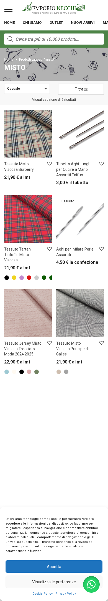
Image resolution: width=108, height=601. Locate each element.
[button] (91, 584)
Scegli (6, 178)
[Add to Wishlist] (49, 163)
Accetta (54, 566)
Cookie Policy (42, 593)
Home (9, 22)
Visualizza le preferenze (54, 581)
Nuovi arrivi (83, 22)
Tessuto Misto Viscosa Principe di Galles (72, 348)
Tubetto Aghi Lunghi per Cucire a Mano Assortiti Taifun (73, 169)
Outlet (56, 22)
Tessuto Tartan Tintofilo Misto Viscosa (17, 254)
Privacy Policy (65, 593)
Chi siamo (32, 22)
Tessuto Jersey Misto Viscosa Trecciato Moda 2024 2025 (23, 348)
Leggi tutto (61, 263)
